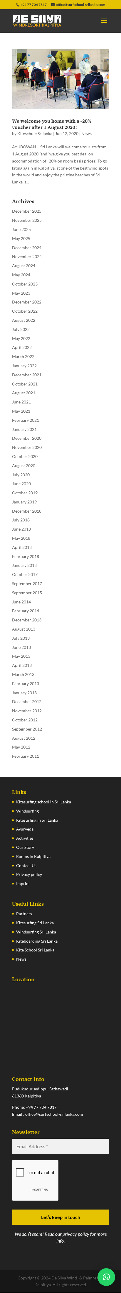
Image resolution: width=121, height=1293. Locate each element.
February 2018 (25, 556)
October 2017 (25, 574)
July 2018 (21, 519)
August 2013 (23, 628)
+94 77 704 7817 (41, 1107)
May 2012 (21, 746)
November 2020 (27, 447)
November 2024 (27, 256)
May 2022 (21, 338)
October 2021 (25, 383)
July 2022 (21, 329)
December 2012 (26, 701)
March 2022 (23, 356)
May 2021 (21, 411)
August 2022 (23, 320)
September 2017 (27, 583)
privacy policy (76, 1234)
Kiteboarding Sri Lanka (37, 941)
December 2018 (26, 510)
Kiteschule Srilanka (34, 133)
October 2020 (25, 456)
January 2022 (24, 365)
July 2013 (21, 638)
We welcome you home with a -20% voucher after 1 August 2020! (52, 124)
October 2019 (25, 492)
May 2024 (21, 274)
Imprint (23, 883)
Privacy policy (29, 874)
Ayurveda (24, 828)
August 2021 (23, 392)
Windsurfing (27, 810)
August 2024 (23, 265)
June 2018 (21, 528)
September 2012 (27, 728)
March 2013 (23, 674)
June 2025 (21, 229)
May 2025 (21, 238)
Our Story (25, 847)
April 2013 (22, 665)
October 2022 (25, 311)
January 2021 (24, 429)
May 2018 (21, 538)
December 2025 (26, 211)
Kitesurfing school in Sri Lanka (43, 801)
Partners (24, 913)
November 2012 (27, 710)
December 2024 (26, 247)
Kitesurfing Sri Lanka (35, 922)
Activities (24, 838)
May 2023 (21, 293)
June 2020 (21, 483)
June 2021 (21, 401)
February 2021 (25, 420)
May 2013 (21, 656)
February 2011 (25, 756)
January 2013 (24, 692)
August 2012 (23, 738)
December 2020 (26, 438)
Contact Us (26, 865)
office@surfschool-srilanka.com (54, 1114)
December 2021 (26, 374)
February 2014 (25, 610)
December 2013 (26, 619)
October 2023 (25, 283)
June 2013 (21, 647)
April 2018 (22, 547)
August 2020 (23, 465)
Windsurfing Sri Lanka (36, 931)
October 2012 (25, 719)
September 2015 (27, 592)
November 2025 (27, 220)
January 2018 (24, 565)
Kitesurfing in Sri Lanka (37, 820)
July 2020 (21, 474)
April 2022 (22, 347)
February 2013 (25, 683)
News (86, 133)
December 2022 (26, 301)
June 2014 (21, 601)
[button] (106, 1277)
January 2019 (24, 501)
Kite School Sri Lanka (35, 949)
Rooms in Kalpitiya (33, 856)
